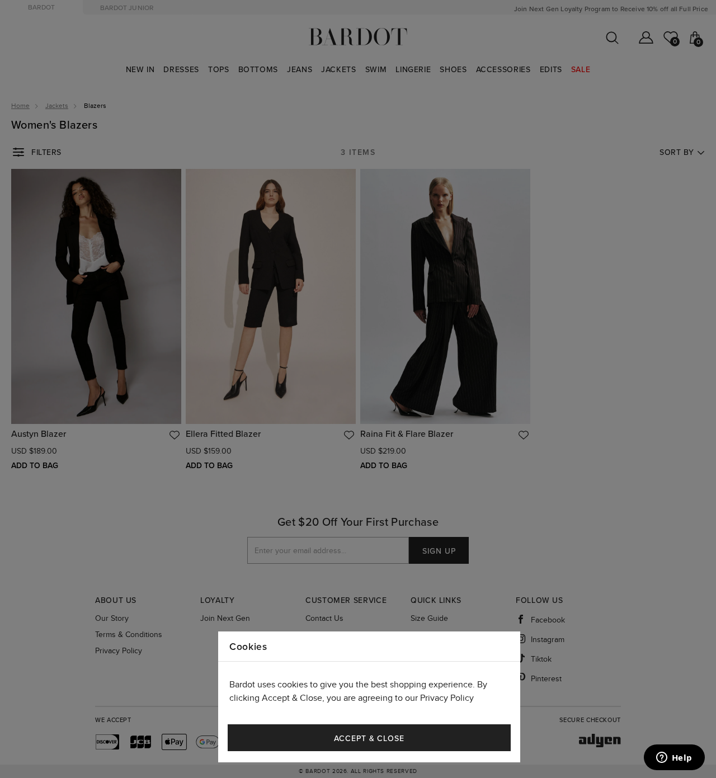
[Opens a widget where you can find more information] (674, 758)
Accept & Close (369, 738)
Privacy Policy (447, 698)
